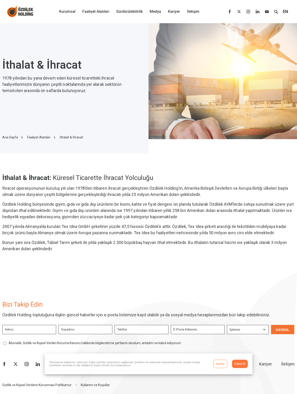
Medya (155, 11)
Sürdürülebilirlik (129, 11)
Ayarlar (220, 363)
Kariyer (174, 11)
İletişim (193, 11)
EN (285, 11)
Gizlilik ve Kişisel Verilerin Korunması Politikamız (36, 385)
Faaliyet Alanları (95, 11)
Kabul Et (240, 363)
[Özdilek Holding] (20, 11)
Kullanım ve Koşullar (95, 385)
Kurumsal (67, 11)
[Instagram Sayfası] (248, 11)
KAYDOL (282, 330)
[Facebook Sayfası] (229, 11)
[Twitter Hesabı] (239, 11)
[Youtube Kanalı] (266, 11)
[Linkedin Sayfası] (257, 11)
